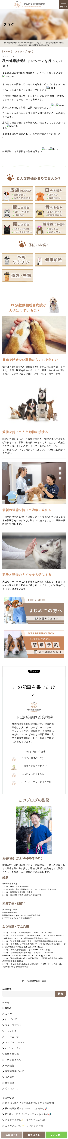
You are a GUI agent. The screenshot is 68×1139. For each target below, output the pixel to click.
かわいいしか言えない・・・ (36, 774)
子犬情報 (9, 1065)
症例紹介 (9, 1082)
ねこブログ (11, 1019)
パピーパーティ (13, 1048)
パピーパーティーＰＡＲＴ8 (36, 782)
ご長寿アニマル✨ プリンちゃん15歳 (25, 1119)
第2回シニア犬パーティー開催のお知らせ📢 (28, 1114)
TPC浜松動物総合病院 (34, 717)
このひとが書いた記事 (34, 751)
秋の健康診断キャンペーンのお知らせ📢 (26, 1108)
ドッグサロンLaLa (15, 1042)
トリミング (11, 1030)
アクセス (58, 1134)
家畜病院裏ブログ (14, 1071)
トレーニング (12, 1036)
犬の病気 (9, 1076)
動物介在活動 (12, 1053)
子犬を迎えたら (13, 1059)
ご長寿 (8, 1013)
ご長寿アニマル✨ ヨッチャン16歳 (24, 1125)
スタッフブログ (23, 51)
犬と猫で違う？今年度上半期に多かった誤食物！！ (32, 1102)
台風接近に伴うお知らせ (34, 766)
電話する (13, 1134)
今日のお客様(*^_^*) (32, 758)
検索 (60, 993)
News (7, 51)
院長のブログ (12, 1088)
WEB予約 (35, 1134)
